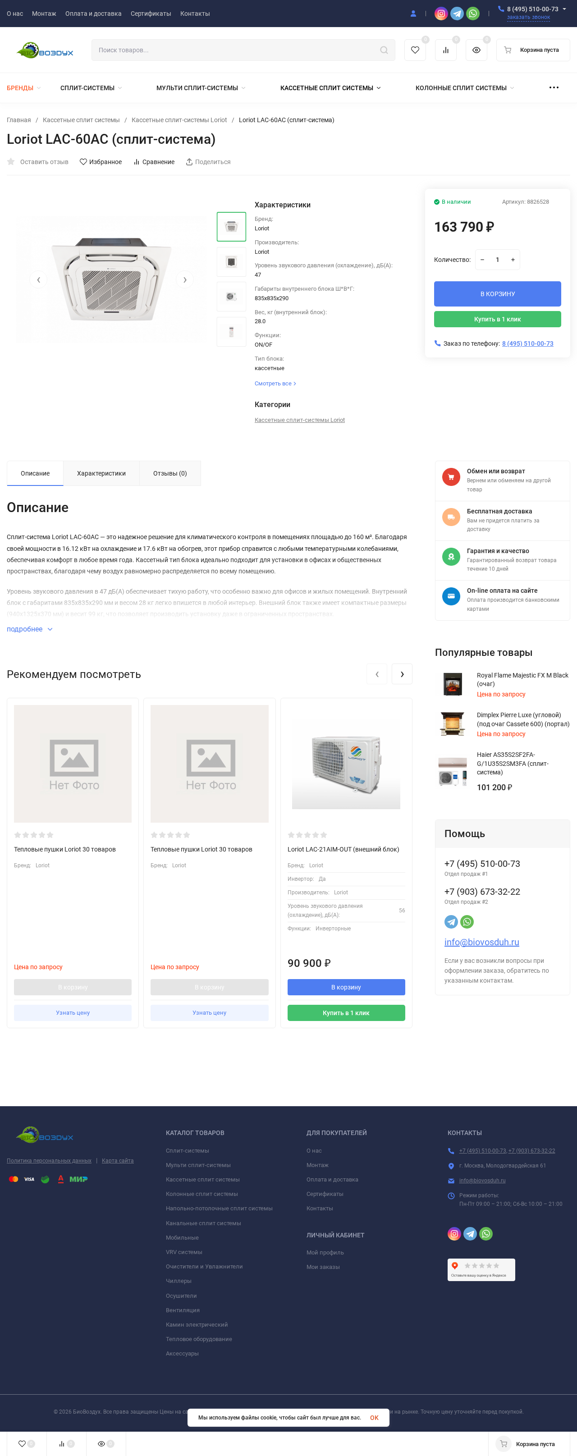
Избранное (105, 161)
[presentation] (38, 279)
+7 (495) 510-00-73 (482, 1151)
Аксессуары (182, 1353)
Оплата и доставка (332, 1179)
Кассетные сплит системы (81, 120)
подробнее (25, 629)
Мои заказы (323, 1267)
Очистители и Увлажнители (204, 1266)
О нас (314, 1150)
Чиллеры (179, 1280)
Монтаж (318, 1165)
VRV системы (184, 1252)
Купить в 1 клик (497, 319)
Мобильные (182, 1237)
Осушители (181, 1295)
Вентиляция (183, 1310)
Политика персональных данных (49, 1161)
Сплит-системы (187, 1150)
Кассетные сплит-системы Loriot (179, 120)
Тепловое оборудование (199, 1339)
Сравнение (158, 161)
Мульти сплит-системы (198, 1165)
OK (374, 1417)
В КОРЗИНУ (498, 294)
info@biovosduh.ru (481, 942)
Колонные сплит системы (202, 1193)
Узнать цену (73, 1012)
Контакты (320, 1208)
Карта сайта (118, 1161)
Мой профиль (325, 1252)
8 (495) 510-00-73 (533, 9)
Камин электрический (197, 1324)
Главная (19, 120)
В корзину (73, 987)
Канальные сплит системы (203, 1223)
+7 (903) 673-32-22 (531, 1151)
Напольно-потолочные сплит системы (219, 1208)
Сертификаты (325, 1193)
